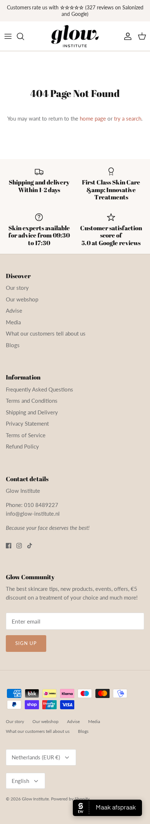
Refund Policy (22, 446)
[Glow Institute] (75, 36)
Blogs (13, 345)
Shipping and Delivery (32, 412)
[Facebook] (8, 545)
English (20, 781)
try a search (127, 118)
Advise (14, 310)
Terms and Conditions (32, 400)
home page (93, 118)
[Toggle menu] (8, 36)
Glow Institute (35, 798)
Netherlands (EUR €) (36, 757)
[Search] (24, 36)
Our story (17, 287)
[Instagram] (19, 545)
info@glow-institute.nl (33, 513)
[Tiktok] (29, 545)
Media (13, 322)
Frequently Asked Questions (39, 389)
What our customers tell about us (46, 333)
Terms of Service (26, 435)
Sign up (26, 643)
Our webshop (22, 299)
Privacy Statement (27, 423)
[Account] (126, 36)
